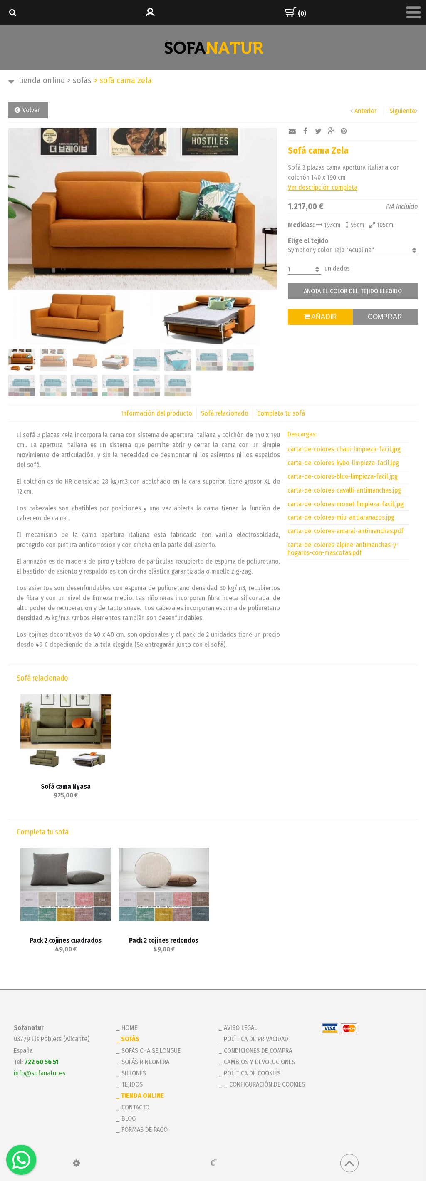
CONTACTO (135, 1107)
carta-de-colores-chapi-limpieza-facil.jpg (344, 449)
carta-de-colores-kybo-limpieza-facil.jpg (343, 463)
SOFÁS (79, 80)
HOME (129, 1028)
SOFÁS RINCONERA (145, 1062)
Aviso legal (240, 1028)
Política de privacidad (256, 1039)
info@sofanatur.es (39, 1073)
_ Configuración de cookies (264, 1084)
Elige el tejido (308, 241)
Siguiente (402, 111)
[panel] (76, 1163)
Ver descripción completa (322, 187)
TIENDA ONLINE (42, 80)
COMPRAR (385, 316)
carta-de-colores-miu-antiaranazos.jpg (340, 517)
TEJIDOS (132, 1084)
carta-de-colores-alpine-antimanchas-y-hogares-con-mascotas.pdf (343, 549)
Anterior (365, 111)
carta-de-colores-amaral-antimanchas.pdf (345, 531)
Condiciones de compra (258, 1051)
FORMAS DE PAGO (144, 1130)
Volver (31, 110)
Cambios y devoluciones (259, 1062)
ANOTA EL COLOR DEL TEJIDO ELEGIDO (353, 291)
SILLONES (133, 1073)
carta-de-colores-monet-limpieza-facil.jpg (345, 504)
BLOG (128, 1118)
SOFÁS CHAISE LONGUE (151, 1051)
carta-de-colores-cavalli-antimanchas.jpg (344, 490)
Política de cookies (252, 1073)
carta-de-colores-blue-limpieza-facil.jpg (342, 476)
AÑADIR (323, 316)
